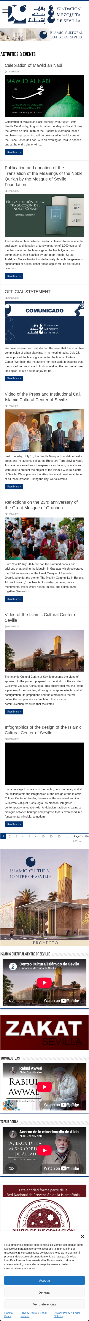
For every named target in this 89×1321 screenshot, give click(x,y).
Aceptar (44, 1280)
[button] (82, 1236)
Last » (77, 841)
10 (42, 836)
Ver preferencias (44, 1304)
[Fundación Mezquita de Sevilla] (44, 13)
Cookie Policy (8, 1314)
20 (50, 836)
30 (58, 836)
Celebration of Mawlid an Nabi (33, 65)
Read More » (14, 152)
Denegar (44, 1292)
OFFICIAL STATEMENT (28, 291)
